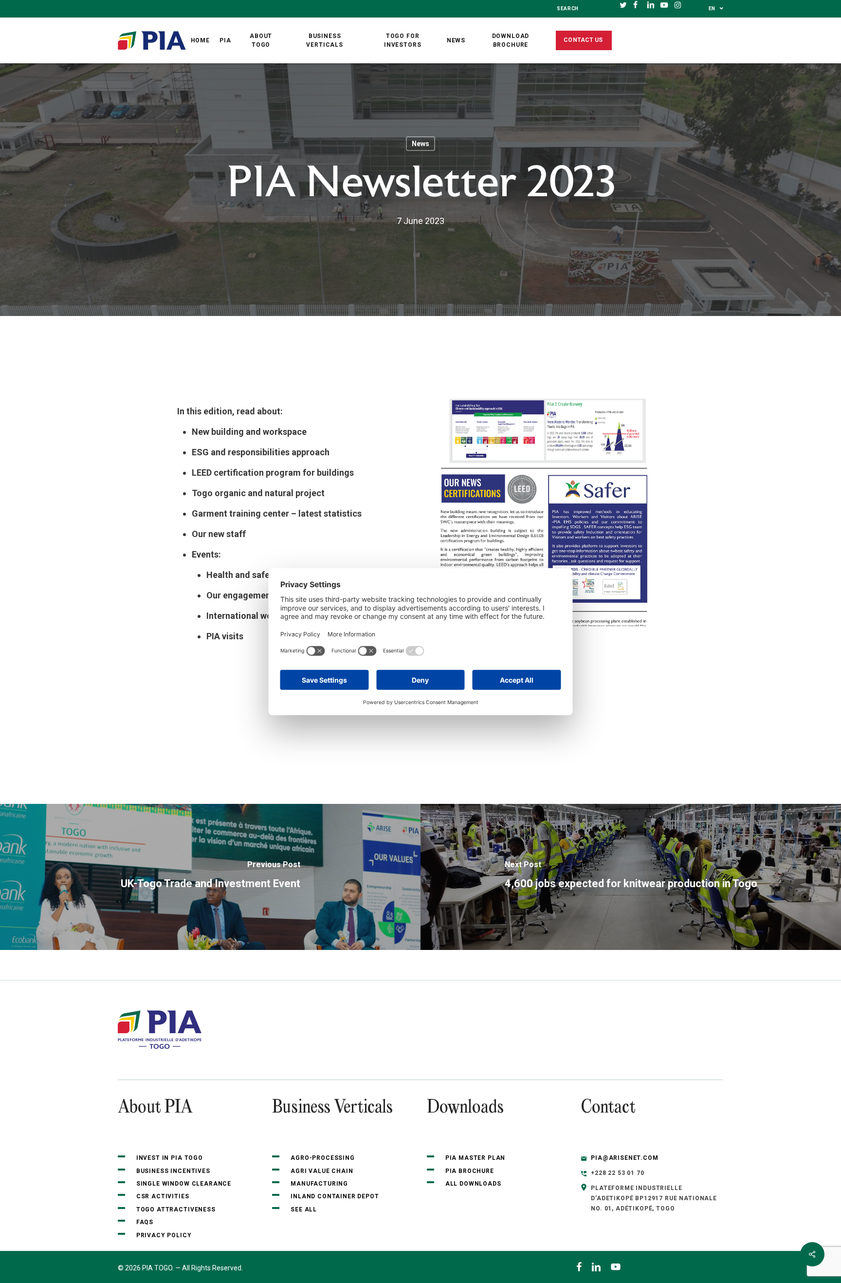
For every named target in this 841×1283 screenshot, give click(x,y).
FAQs (144, 1222)
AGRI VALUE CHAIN (322, 1171)
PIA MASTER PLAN (475, 1157)
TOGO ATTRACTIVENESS (176, 1209)
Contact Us (583, 40)
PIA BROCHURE (469, 1171)
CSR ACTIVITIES (162, 1196)
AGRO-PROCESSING (323, 1157)
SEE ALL (305, 1209)
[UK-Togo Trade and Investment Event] (210, 877)
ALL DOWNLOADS (473, 1183)
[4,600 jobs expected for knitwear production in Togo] (630, 877)
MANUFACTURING (319, 1183)
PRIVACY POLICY (164, 1235)
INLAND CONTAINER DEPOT (335, 1196)
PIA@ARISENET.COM (624, 1157)
